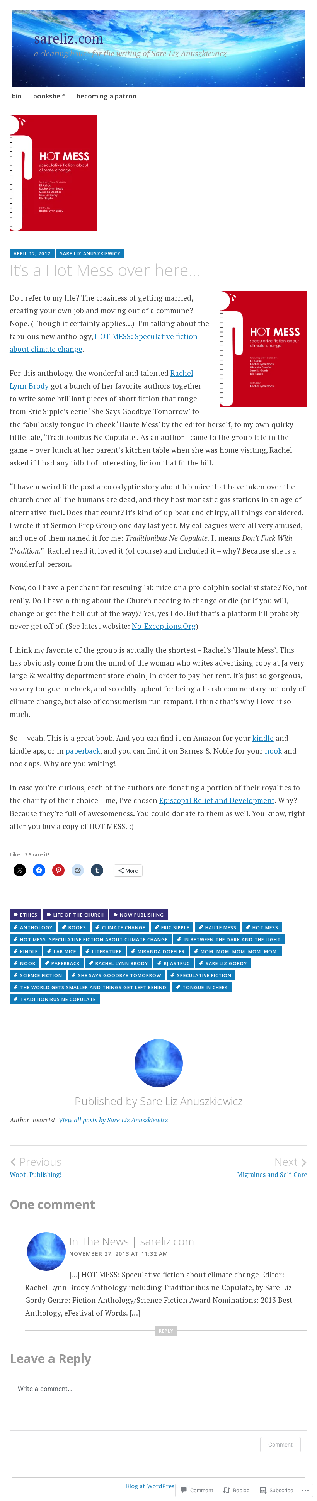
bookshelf (49, 96)
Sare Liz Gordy (226, 963)
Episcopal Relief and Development (216, 800)
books (77, 927)
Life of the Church (78, 915)
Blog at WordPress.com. (158, 1486)
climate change (123, 927)
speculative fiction (204, 975)
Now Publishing (142, 915)
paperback (83, 751)
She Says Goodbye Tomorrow (119, 975)
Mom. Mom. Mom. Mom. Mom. (239, 951)
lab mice (65, 951)
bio (17, 96)
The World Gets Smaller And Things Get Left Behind (93, 987)
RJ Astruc (177, 963)
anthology (36, 927)
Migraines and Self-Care (272, 1166)
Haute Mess (221, 927)
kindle (263, 738)
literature (107, 951)
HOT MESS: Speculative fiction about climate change (94, 939)
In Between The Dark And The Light (232, 939)
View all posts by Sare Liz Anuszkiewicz (113, 1120)
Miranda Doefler (161, 951)
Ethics (28, 915)
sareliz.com (69, 38)
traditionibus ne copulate (58, 999)
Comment (280, 1444)
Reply (166, 1331)
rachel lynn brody (121, 963)
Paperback (65, 963)
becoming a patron (106, 96)
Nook (28, 963)
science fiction (41, 975)
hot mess (265, 927)
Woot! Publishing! (35, 1166)
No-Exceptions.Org (164, 626)
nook (273, 751)
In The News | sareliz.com (131, 1241)
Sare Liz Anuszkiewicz (90, 253)
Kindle (29, 951)
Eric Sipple (175, 927)
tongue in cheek (205, 987)
